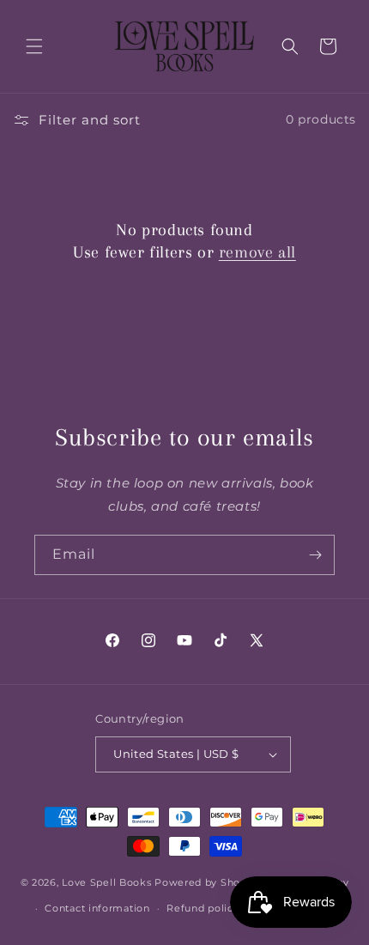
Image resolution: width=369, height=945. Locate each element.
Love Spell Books (106, 881)
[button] (34, 46)
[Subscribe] (315, 555)
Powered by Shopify (207, 881)
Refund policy (202, 908)
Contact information (97, 908)
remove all (257, 252)
